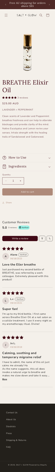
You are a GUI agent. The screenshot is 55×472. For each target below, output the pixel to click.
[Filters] (42, 238)
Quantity (6, 174)
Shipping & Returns (16, 440)
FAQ (8, 447)
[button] (6, 15)
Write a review (20, 238)
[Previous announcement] (5, 4)
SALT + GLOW (22, 465)
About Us (11, 419)
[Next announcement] (49, 4)
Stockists (11, 426)
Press (9, 433)
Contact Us (12, 412)
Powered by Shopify (38, 465)
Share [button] (9, 202)
